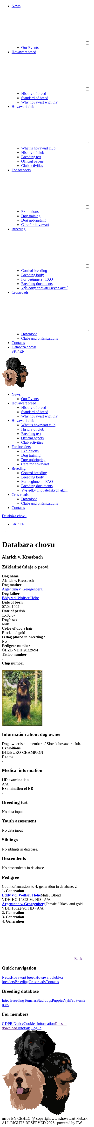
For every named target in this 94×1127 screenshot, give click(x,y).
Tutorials (23, 1028)
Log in (36, 1028)
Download (29, 334)
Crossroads (20, 292)
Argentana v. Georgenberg (22, 589)
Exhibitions (30, 211)
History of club (32, 152)
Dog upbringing (33, 220)
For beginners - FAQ (37, 279)
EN (22, 351)
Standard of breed (34, 98)
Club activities (32, 166)
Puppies (58, 1000)
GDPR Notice (13, 1024)
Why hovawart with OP (39, 102)
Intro (6, 1000)
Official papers (32, 161)
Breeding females (23, 1000)
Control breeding (34, 271)
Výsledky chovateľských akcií (44, 288)
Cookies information (39, 1024)
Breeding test (31, 157)
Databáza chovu (24, 347)
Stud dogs (44, 1000)
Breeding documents (37, 284)
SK (14, 351)
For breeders (21, 170)
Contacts (18, 343)
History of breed (33, 93)
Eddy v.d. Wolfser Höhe (20, 598)
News (16, 6)
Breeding (19, 229)
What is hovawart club (38, 148)
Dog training (30, 216)
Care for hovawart (35, 225)
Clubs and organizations (39, 338)
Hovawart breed (24, 52)
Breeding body (32, 275)
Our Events (30, 47)
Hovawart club (23, 106)
